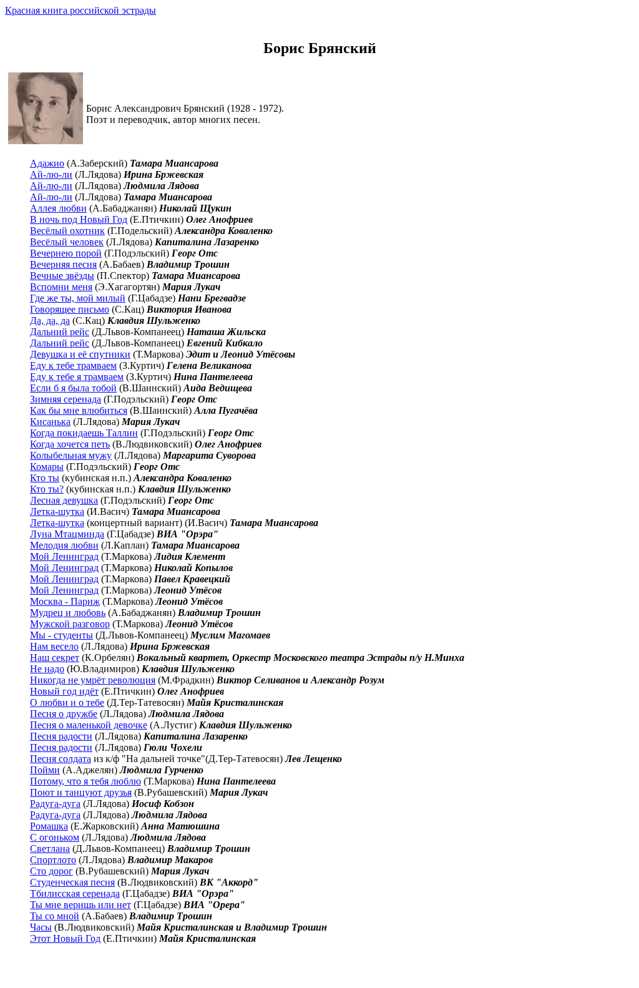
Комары (47, 466)
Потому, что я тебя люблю (85, 781)
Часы (41, 927)
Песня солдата (60, 758)
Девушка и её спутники (80, 354)
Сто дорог (51, 871)
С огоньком (54, 837)
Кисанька (50, 421)
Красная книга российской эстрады (80, 10)
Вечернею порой (66, 253)
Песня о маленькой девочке (88, 725)
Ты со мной (54, 916)
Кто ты (44, 477)
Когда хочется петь (70, 444)
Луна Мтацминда (67, 534)
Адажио (47, 163)
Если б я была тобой (73, 388)
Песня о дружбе (63, 713)
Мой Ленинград (64, 556)
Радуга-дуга (55, 803)
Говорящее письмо (69, 309)
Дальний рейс (59, 331)
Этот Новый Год (65, 938)
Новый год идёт (64, 691)
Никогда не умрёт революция (92, 680)
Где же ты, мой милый (77, 298)
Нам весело (54, 646)
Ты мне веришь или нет (80, 904)
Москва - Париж (65, 601)
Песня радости (61, 736)
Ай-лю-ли (51, 174)
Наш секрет (54, 657)
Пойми (45, 770)
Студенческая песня (72, 882)
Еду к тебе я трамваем (77, 376)
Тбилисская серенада (75, 893)
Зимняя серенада (65, 399)
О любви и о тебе (67, 702)
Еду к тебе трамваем (73, 365)
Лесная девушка (64, 500)
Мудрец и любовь (67, 612)
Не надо (47, 668)
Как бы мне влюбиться (78, 410)
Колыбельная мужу (71, 455)
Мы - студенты (61, 635)
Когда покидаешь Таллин (84, 433)
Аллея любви (58, 208)
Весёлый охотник (67, 230)
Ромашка (49, 826)
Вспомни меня (61, 286)
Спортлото (53, 859)
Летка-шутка (57, 511)
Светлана (50, 848)
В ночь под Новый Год (78, 219)
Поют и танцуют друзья (81, 792)
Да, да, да (50, 320)
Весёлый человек (67, 242)
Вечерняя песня (63, 264)
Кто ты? (47, 489)
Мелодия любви (64, 545)
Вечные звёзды (62, 275)
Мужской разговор (70, 624)
